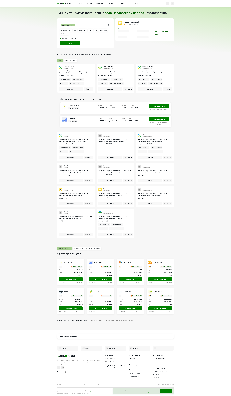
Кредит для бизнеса (161, 37)
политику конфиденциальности (149, 392)
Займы (81, 3)
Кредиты (101, 3)
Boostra (66, 291)
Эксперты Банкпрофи (135, 373)
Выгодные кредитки (95, 248)
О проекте (132, 358)
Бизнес (122, 3)
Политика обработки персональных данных (139, 365)
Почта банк (67, 165)
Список (60, 60)
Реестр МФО (156, 374)
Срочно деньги (73, 105)
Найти (70, 43)
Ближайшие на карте (71, 60)
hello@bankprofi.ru (112, 362)
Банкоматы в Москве (159, 368)
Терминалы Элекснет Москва (161, 371)
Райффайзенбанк (147, 188)
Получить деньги (159, 106)
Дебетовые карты (123, 28)
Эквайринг (158, 34)
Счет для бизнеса (160, 28)
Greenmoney (158, 291)
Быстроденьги (128, 262)
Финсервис (106, 134)
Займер (96, 291)
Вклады (111, 3)
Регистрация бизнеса (161, 31)
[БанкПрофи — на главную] (64, 3)
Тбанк (65, 188)
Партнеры (132, 370)
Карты (91, 3)
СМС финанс (158, 262)
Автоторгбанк (107, 165)
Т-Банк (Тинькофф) (132, 22)
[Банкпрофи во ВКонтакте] (58, 367)
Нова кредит (72, 118)
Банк (62, 22)
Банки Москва (157, 365)
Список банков (157, 361)
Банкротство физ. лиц (159, 358)
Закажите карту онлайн (80, 248)
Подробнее (70, 89)
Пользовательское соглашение (138, 361)
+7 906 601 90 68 (112, 358)
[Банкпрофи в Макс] (62, 367)
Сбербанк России (69, 66)
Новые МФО (156, 377)
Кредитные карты (123, 35)
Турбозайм (127, 291)
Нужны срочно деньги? (64, 248)
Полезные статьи (134, 376)
